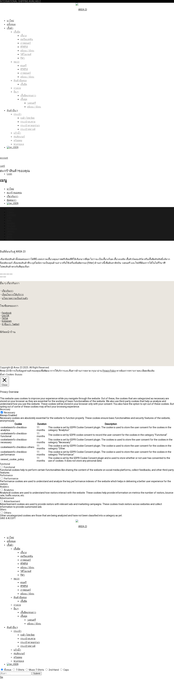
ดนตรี (23, 65)
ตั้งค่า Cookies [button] (7, 374)
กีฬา (22, 58)
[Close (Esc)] (1, 274)
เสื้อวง (23, 35)
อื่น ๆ (16, 91)
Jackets (10, 231)
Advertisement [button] (7, 498)
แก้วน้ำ (17, 133)
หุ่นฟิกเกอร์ (19, 136)
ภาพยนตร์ (25, 43)
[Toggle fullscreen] (7, 274)
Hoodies (11, 223)
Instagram (7, 321)
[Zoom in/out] (11, 274)
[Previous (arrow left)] (1, 276)
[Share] (4, 274)
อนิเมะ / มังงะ (27, 50)
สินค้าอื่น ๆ (12, 110)
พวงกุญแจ (19, 144)
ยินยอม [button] (18, 374)
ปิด (1, 677)
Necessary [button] (5, 409)
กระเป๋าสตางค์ (27, 129)
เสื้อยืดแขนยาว (28, 95)
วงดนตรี (31, 103)
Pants (9, 234)
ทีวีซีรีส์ (24, 46)
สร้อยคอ (18, 140)
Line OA (5, 315)
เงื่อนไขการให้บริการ (13, 294)
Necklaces (12, 228)
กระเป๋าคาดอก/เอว (30, 125)
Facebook (6, 313)
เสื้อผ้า (10, 28)
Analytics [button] (4, 486)
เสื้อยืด (17, 31)
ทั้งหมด (10, 209)
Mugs (9, 236)
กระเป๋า (17, 114)
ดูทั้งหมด (11, 24)
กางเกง (17, 88)
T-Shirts (10, 212)
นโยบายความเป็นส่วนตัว (15, 298)
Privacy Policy (109, 370)
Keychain (11, 225)
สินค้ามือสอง (20, 80)
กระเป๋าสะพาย (27, 121)
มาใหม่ (10, 20)
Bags (9, 220)
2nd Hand (11, 215)
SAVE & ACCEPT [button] (8, 518)
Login (9, 174)
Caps (9, 217)
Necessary (9, 412)
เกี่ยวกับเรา (12, 196)
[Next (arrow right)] (4, 276)
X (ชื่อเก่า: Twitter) (10, 324)
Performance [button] (6, 475)
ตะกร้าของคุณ (14, 192)
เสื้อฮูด (23, 99)
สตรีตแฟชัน (26, 39)
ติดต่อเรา (11, 200)
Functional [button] (5, 464)
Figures (10, 239)
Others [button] (3, 509)
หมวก (16, 61)
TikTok (5, 318)
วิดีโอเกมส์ (25, 54)
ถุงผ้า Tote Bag (27, 118)
